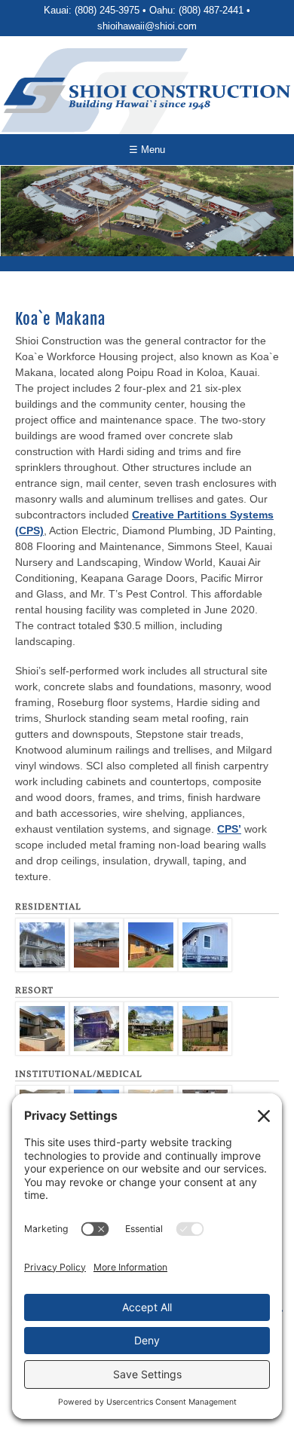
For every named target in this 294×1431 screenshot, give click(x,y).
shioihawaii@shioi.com (147, 26)
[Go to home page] (147, 95)
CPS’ (229, 829)
